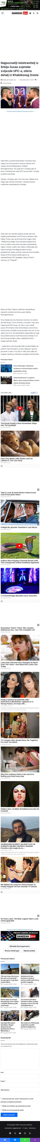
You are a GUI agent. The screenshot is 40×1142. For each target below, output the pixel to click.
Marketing (32, 1128)
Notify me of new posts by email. (13, 1110)
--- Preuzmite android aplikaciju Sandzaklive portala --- (20, 111)
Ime (2, 1072)
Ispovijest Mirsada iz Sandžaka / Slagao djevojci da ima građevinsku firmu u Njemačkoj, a (8, 1027)
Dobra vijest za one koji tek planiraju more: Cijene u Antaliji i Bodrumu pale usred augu (10, 1002)
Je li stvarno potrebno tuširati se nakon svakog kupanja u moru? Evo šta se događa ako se (29, 1002)
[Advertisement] (20, 38)
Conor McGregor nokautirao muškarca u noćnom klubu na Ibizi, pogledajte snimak (26, 368)
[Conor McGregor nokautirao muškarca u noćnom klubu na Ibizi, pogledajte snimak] (6, 368)
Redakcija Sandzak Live (9, 80)
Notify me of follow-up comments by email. (16, 1106)
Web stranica (5, 1090)
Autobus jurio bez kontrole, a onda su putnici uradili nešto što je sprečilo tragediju (30, 979)
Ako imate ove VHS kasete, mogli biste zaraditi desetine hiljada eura (30, 1025)
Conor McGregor (12, 951)
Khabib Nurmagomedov (20, 946)
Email (3, 1081)
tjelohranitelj (30, 951)
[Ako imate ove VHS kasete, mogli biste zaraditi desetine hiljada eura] (30, 1015)
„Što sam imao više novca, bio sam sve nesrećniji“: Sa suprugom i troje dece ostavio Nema (10, 979)
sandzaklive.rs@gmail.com (13, 1128)
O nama (25, 1128)
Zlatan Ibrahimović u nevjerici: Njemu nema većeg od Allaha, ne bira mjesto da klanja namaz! (26, 380)
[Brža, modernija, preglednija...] (20, 936)
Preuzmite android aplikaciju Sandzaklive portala (20, 929)
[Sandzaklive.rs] (19, 13)
